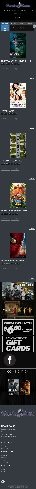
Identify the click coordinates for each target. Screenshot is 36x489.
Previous (1, 26)
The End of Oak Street (6, 434)
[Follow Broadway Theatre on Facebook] (3, 481)
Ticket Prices (4, 462)
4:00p (5, 268)
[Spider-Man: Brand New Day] (18, 245)
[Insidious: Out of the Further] (18, 46)
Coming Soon (15, 10)
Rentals (23, 10)
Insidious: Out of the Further (8, 429)
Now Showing (6, 10)
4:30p (5, 168)
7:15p (14, 68)
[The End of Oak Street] (18, 145)
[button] (21, 13)
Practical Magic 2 (5, 448)
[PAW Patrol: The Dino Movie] (18, 195)
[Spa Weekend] (18, 95)
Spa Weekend (4, 432)
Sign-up (18, 17)
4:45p (5, 68)
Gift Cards (30, 10)
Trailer (32, 78)
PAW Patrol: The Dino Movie (8, 436)
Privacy (3, 460)
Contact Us (4, 469)
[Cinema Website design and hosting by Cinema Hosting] (18, 486)
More (15, 13)
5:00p (5, 118)
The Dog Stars (5, 446)
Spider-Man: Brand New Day (8, 439)
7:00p (14, 168)
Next (34, 26)
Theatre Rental (5, 474)
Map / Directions (5, 471)
